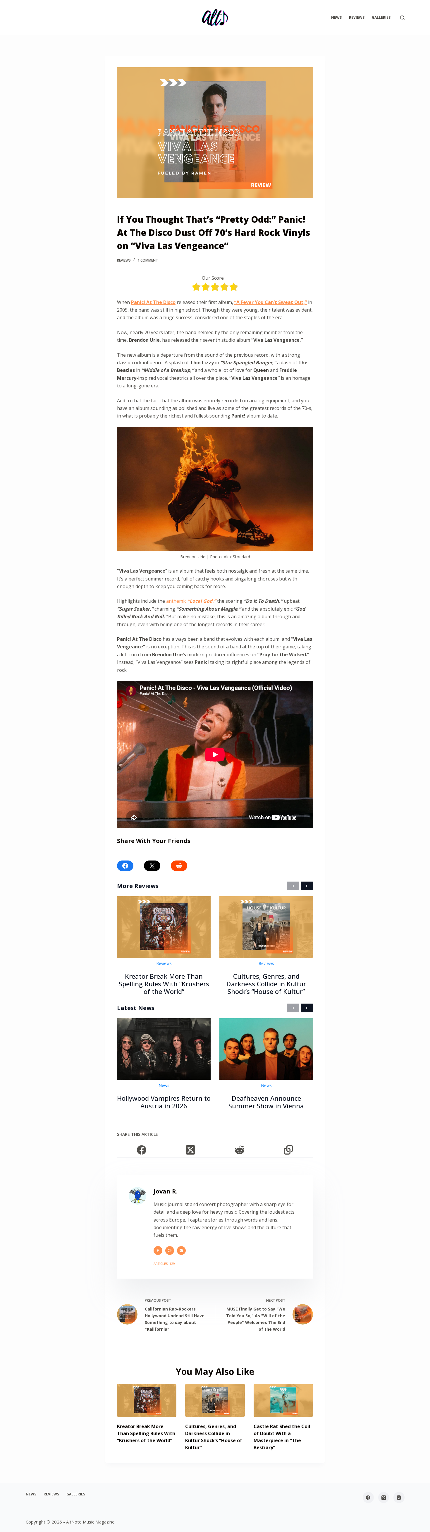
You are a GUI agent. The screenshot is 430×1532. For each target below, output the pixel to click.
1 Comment (147, 260)
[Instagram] (399, 1497)
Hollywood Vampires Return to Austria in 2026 (164, 1102)
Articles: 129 (164, 1263)
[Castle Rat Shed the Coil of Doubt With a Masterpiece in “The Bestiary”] (283, 1400)
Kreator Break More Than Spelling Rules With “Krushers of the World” (164, 984)
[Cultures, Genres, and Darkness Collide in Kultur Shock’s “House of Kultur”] (215, 1400)
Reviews (356, 17)
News (336, 17)
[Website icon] (169, 1250)
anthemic (191, 601)
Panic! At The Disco (153, 302)
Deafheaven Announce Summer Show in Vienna (266, 1102)
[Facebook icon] (158, 1250)
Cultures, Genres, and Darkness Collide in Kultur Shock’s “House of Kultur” (266, 984)
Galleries (381, 17)
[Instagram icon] (181, 1250)
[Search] (402, 18)
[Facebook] (141, 1150)
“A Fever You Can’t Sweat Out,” (270, 302)
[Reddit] (239, 1150)
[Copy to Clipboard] (288, 1150)
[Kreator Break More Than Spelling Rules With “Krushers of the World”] (146, 1400)
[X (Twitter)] (190, 1150)
